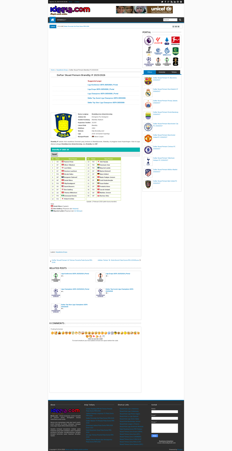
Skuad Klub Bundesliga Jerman (130, 421)
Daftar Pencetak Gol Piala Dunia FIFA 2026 (100, 418)
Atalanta (75, 209)
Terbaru (174, 72)
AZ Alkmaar (78, 211)
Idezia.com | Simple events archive (76, 449)
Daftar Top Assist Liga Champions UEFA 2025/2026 (107, 98)
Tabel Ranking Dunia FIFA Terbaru (131, 429)
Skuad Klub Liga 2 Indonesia (129, 411)
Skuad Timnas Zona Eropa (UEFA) (131, 431)
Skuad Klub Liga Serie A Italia (129, 419)
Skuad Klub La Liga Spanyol (129, 416)
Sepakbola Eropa (61, 252)
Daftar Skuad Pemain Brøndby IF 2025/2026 (81, 74)
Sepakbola (61, 20)
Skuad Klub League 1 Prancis (129, 424)
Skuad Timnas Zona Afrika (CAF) (130, 442)
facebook (165, 2)
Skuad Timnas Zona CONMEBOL (130, 437)
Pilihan (150, 72)
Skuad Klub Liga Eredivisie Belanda (131, 426)
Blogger (180, 449)
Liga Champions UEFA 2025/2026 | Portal (103, 94)
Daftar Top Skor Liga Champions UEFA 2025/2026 (106, 102)
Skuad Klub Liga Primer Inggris (130, 414)
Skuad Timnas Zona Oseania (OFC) (131, 444)
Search (180, 20)
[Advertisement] (95, 49)
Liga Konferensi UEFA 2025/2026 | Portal (103, 85)
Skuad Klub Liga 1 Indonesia (129, 409)
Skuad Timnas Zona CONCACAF (130, 439)
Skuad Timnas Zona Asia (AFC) (130, 434)
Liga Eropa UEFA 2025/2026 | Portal (101, 89)
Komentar (162, 72)
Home (53, 20)
